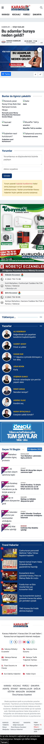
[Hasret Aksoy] (6, 345)
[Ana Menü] (3, 8)
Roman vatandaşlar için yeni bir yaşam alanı (27, 380)
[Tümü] (41, 317)
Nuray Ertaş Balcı (21, 412)
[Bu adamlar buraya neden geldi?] (22, 58)
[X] (15, 642)
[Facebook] (11, 642)
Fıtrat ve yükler (19, 347)
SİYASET (14, 689)
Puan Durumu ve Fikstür (9, 667)
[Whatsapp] (33, 642)
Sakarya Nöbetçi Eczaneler (9, 650)
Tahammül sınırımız (30, 136)
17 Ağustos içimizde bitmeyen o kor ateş (27, 358)
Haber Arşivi (31, 674)
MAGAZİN (20, 691)
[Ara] (41, 7)
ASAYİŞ (6, 689)
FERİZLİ (26, 14)
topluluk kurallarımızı (24, 184)
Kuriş (15, 369)
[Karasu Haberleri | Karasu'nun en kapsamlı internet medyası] (22, 7)
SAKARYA (37, 14)
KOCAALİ (16, 14)
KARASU (5, 14)
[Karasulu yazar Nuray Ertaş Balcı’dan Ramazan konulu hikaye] (11, 105)
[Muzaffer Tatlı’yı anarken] (32, 123)
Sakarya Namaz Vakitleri (9, 658)
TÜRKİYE (5, 725)
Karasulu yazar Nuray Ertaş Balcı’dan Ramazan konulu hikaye (11, 115)
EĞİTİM (11, 691)
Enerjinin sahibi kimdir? (23, 414)
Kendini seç (18, 403)
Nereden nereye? (20, 392)
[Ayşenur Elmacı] (6, 379)
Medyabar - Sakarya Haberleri (12, 729)
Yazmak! (5, 125)
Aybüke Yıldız (19, 400)
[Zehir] (26, 101)
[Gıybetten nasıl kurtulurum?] (11, 135)
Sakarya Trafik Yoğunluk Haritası (30, 658)
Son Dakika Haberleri (12, 674)
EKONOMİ (30, 691)
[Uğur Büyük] (6, 368)
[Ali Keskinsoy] (6, 334)
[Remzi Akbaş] (6, 390)
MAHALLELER (26, 689)
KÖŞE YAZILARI (18, 27)
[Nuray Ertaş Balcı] (6, 413)
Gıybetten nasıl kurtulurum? (7, 140)
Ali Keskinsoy (19, 332)
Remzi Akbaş (19, 389)
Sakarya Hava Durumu (30, 650)
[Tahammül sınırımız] (32, 133)
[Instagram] (20, 642)
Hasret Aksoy (19, 344)
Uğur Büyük (18, 366)
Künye (4, 727)
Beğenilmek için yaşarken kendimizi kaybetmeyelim (24, 335)
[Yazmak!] (6, 122)
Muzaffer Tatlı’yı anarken (32, 128)
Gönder (7, 176)
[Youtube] (24, 642)
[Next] (29, 642)
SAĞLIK (37, 689)
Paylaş (7, 74)
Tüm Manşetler (32, 666)
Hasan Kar (18, 354)
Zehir (25, 104)
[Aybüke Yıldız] (6, 402)
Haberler (6, 27)
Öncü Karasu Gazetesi (22, 694)
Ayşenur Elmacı (20, 377)
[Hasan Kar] (6, 357)
